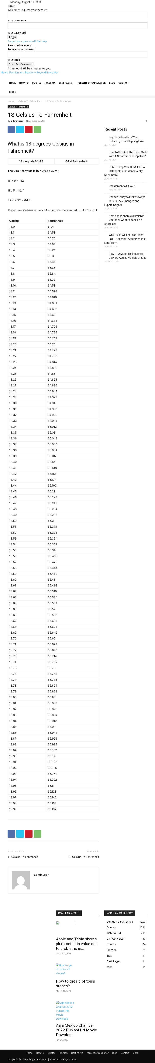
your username (17, 20)
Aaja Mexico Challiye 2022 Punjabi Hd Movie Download (76, 1030)
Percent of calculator (92, 82)
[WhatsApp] (37, 129)
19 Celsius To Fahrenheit (83, 857)
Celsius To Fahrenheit (29, 101)
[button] (142, 79)
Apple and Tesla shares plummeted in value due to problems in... (77, 944)
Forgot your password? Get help (27, 41)
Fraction (50, 82)
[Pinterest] (29, 129)
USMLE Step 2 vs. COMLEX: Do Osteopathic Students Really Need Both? (124, 171)
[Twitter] (20, 129)
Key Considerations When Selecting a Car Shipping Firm (126, 139)
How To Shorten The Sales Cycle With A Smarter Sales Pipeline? (128, 154)
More (12, 91)
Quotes (36, 82)
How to (24, 82)
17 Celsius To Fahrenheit (23, 857)
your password (17, 32)
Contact (123, 82)
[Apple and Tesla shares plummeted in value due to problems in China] (77, 927)
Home (12, 82)
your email (14, 60)
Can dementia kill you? (122, 186)
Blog (112, 82)
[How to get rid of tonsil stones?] (77, 970)
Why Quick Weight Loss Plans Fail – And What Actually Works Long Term (125, 238)
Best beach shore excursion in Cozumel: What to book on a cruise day (124, 219)
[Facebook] (11, 129)
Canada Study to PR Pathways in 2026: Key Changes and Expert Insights (124, 200)
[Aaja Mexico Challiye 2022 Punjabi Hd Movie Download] (77, 1011)
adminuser (17, 120)
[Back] (51, 2)
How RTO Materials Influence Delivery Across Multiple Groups (127, 255)
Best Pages (65, 82)
